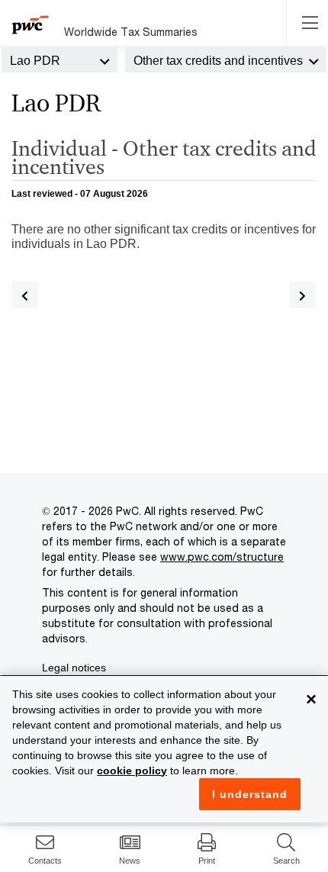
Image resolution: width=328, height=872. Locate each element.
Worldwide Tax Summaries (131, 31)
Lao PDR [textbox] (35, 60)
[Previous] (24, 295)
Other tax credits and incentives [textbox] (218, 60)
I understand (250, 794)
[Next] (302, 295)
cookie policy (132, 770)
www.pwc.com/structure (222, 556)
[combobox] (59, 59)
